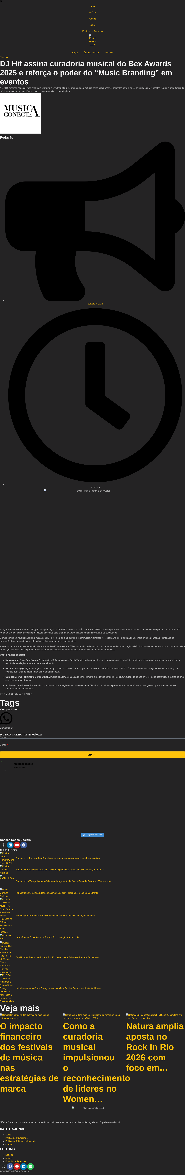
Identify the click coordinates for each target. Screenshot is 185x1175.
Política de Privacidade (16, 1138)
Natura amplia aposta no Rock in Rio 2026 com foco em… (155, 1047)
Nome (3, 737)
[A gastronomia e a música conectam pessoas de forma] (92, 792)
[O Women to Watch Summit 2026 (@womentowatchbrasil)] (154, 800)
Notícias (92, 12)
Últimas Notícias (91, 52)
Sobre (92, 25)
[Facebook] (23, 845)
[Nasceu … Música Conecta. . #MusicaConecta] (30, 828)
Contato (9, 1144)
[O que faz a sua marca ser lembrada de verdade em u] (30, 792)
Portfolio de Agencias (92, 31)
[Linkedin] (10, 845)
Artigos (92, 19)
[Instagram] (3, 845)
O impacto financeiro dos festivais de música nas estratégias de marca (29, 1057)
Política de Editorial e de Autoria (20, 1141)
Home (92, 6)
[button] (1, 1)
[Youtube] (17, 845)
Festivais (109, 52)
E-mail (3, 745)
